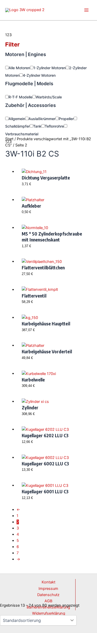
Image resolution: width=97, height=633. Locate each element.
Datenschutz (48, 594)
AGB (48, 601)
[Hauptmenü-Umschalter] (86, 10)
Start (9, 139)
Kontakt (48, 582)
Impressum (48, 588)
